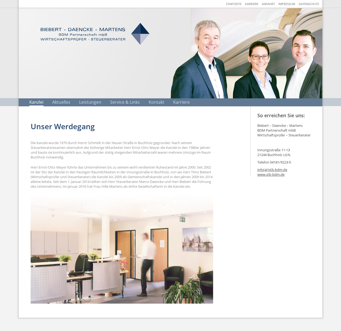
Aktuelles (61, 102)
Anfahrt (268, 4)
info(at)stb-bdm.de (272, 169)
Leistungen (90, 102)
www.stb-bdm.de (271, 174)
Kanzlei (36, 102)
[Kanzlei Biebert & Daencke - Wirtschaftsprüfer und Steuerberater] (94, 34)
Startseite (234, 4)
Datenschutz (309, 4)
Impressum (286, 4)
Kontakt (156, 102)
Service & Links (125, 102)
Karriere (251, 4)
